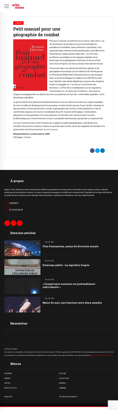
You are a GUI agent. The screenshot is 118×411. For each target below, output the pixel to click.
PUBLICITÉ (8, 397)
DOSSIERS (8, 373)
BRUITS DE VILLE (10, 388)
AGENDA (62, 383)
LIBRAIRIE (62, 388)
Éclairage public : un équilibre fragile (66, 265)
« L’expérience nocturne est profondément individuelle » (69, 285)
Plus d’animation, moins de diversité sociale (71, 246)
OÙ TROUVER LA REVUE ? (68, 397)
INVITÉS (7, 383)
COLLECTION (64, 378)
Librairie (18, 23)
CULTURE (62, 373)
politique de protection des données (102, 355)
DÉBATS (7, 378)
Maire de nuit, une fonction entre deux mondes (72, 302)
